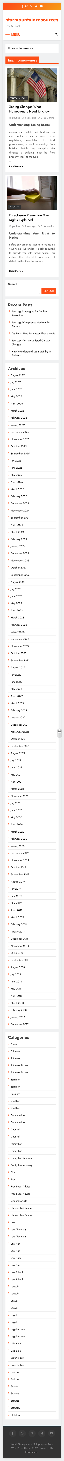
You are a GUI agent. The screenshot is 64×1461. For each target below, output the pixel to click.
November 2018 (20, 946)
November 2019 (20, 860)
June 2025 (16, 468)
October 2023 (18, 568)
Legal (14, 1315)
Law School (17, 1272)
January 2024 (18, 546)
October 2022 (19, 653)
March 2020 (17, 832)
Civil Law (15, 1101)
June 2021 (16, 767)
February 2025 (19, 496)
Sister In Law (17, 1358)
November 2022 (20, 646)
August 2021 (18, 753)
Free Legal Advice (20, 1186)
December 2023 (20, 553)
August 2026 (18, 375)
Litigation (16, 1343)
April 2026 (17, 404)
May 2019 (16, 903)
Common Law (18, 1115)
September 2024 (20, 518)
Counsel (15, 1129)
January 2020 (18, 846)
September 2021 (20, 746)
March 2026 (17, 411)
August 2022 (18, 667)
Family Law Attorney (21, 1158)
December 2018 (20, 939)
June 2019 (16, 896)
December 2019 (20, 853)
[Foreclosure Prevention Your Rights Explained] (32, 193)
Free (13, 1179)
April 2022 (17, 696)
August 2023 (18, 582)
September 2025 (20, 453)
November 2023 (20, 560)
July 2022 (16, 675)
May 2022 (16, 689)
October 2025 (18, 446)
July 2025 (16, 461)
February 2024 (19, 539)
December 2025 (20, 432)
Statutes (15, 1393)
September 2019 (20, 874)
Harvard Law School (21, 1208)
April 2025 (17, 482)
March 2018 (17, 1003)
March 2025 (17, 489)
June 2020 (16, 810)
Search (13, 284)
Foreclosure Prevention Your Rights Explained (29, 217)
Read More (15, 166)
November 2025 (20, 439)
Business (15, 1094)
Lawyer (14, 1301)
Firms (14, 1172)
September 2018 (20, 960)
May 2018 (16, 989)
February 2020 (19, 839)
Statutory (15, 1408)
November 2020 (20, 796)
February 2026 (19, 418)
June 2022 (16, 682)
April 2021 (17, 782)
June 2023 (16, 596)
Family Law (16, 1144)
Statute (14, 1386)
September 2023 (20, 575)
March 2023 (17, 617)
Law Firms (16, 1258)
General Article (18, 98)
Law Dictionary (18, 1229)
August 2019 (18, 882)
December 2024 (20, 503)
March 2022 (17, 703)
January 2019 (18, 932)
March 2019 (17, 917)
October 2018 (18, 953)
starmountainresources (32, 19)
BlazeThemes (31, 1452)
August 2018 (18, 967)
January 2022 (18, 717)
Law (13, 1222)
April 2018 (16, 996)
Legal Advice (18, 1329)
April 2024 (17, 525)
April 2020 (17, 824)
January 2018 (18, 1017)
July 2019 (16, 889)
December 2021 (20, 725)
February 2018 (19, 1010)
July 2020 (16, 803)
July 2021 (16, 760)
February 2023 (19, 625)
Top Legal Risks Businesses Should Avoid (33, 333)
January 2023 (18, 632)
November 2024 (20, 510)
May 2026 (16, 396)
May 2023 (16, 603)
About (14, 1044)
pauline (16, 117)
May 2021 (16, 775)
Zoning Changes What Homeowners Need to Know (29, 109)
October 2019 (18, 867)
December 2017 (20, 1024)
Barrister (15, 1079)
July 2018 (16, 974)
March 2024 (17, 532)
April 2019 (17, 910)
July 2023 (16, 589)
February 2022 (19, 710)
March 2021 (17, 789)
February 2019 (19, 924)
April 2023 (17, 610)
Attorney (14, 206)
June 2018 (16, 981)
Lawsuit (15, 1286)
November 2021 (20, 732)
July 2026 (16, 382)
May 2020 (16, 817)
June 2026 (16, 389)
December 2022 (20, 639)
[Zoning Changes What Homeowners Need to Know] (32, 85)
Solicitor (15, 1372)
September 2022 (20, 660)
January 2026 (18, 425)
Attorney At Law (19, 1065)
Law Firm (15, 1244)
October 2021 (18, 739)
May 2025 (16, 475)
